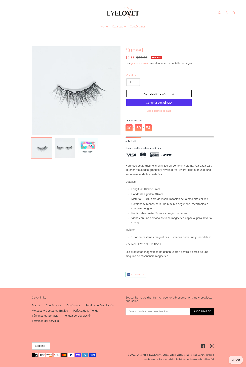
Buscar (36, 305)
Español (40, 345)
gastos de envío (140, 63)
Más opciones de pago (159, 110)
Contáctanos (53, 305)
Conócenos (73, 305)
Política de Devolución (99, 305)
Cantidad (131, 75)
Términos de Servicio (45, 315)
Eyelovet (141, 354)
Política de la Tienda (85, 310)
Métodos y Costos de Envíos (50, 310)
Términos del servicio (45, 320)
